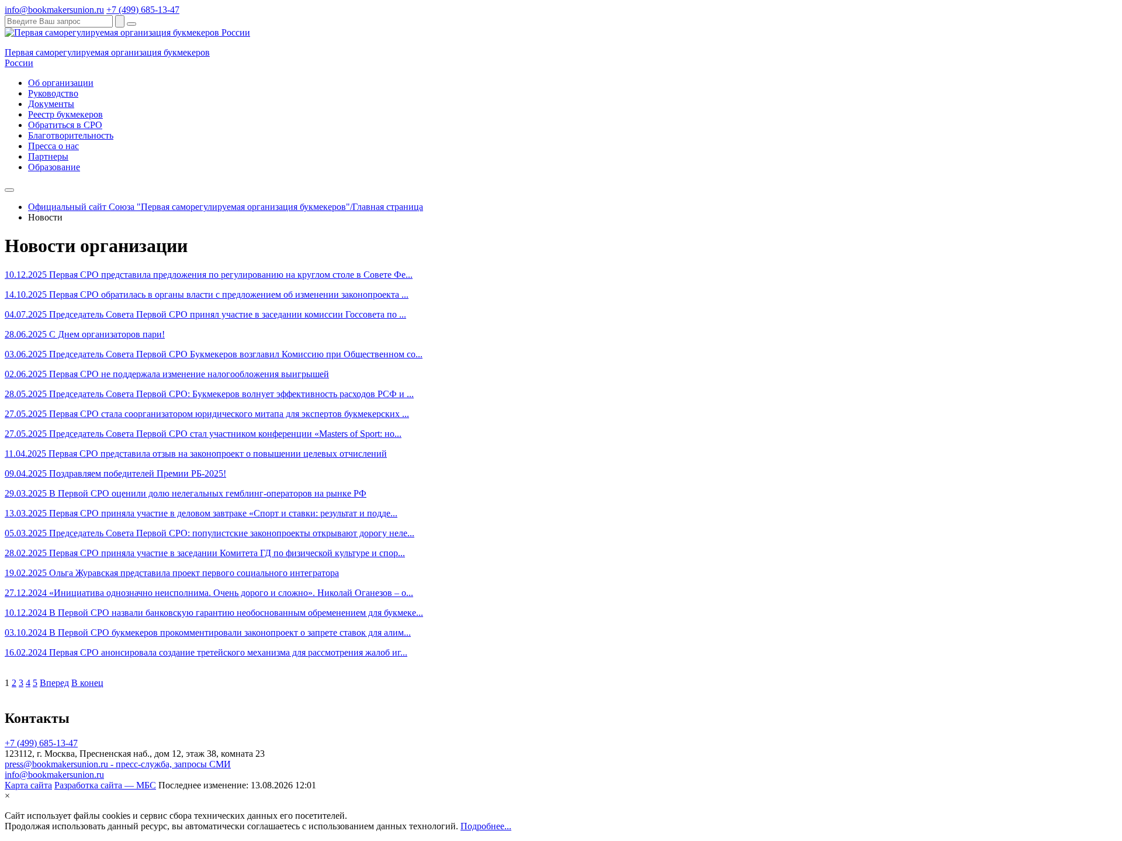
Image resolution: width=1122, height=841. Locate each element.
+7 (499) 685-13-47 (142, 10)
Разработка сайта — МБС (105, 785)
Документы (51, 104)
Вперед (54, 683)
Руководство (53, 93)
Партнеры (48, 156)
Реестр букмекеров (65, 114)
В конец (87, 683)
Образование (54, 167)
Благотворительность (70, 135)
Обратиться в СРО (65, 125)
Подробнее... (485, 826)
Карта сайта (28, 785)
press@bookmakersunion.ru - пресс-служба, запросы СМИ (118, 764)
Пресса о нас (53, 146)
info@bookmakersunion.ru (54, 10)
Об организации (61, 83)
